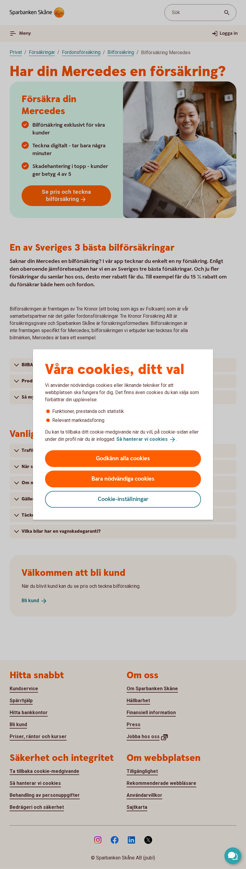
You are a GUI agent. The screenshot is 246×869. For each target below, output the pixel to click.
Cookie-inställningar (123, 499)
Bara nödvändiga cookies (123, 478)
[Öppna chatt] (232, 855)
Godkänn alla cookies (123, 458)
